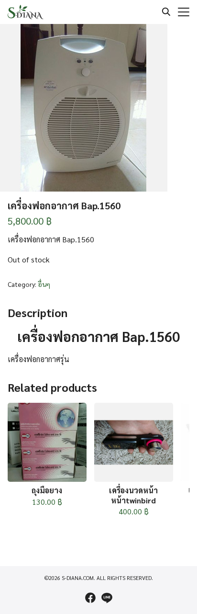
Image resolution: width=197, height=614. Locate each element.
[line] (106, 597)
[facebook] (90, 597)
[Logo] (26, 12)
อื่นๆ (44, 284)
